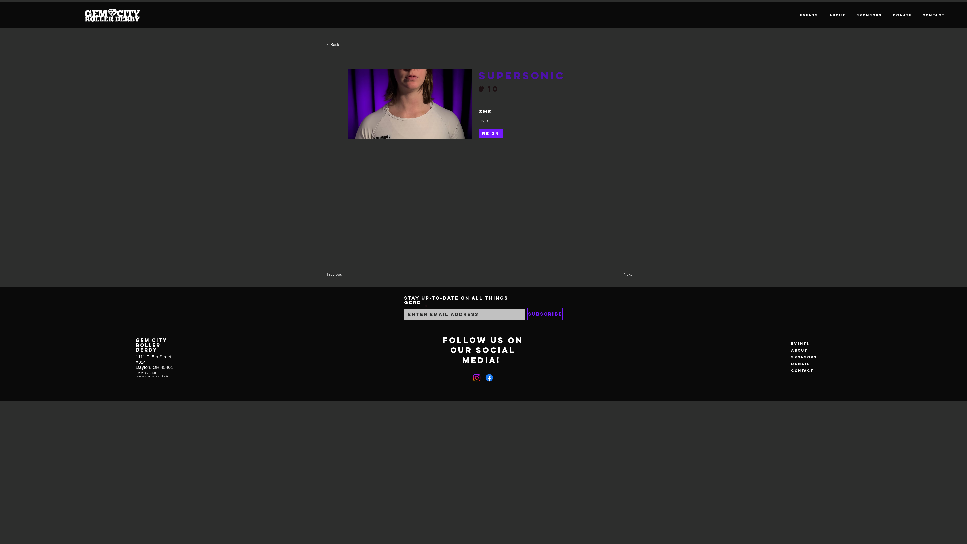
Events (800, 344)
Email (413, 307)
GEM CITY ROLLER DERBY (151, 345)
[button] (343, 45)
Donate (800, 364)
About (799, 350)
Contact (802, 371)
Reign (490, 133)
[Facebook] (489, 378)
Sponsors (804, 357)
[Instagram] (477, 378)
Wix (168, 376)
